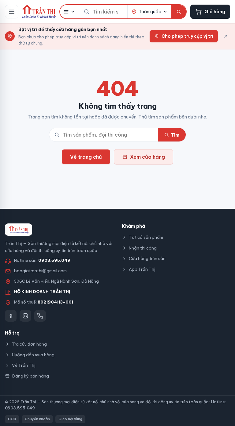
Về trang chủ (86, 157)
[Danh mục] (69, 11)
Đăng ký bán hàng (30, 376)
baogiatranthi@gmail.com (40, 270)
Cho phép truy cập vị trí (187, 36)
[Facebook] (11, 316)
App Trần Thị (142, 269)
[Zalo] (25, 316)
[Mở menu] (11, 11)
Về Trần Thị (23, 365)
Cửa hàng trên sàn (147, 258)
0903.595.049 (54, 260)
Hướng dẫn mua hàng (33, 355)
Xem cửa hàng (147, 157)
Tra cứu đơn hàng (29, 344)
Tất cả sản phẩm (146, 237)
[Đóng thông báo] (226, 36)
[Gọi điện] (40, 316)
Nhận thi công (143, 248)
